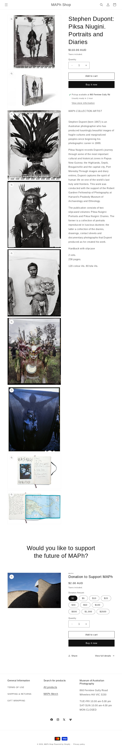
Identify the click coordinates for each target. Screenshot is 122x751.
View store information (83, 103)
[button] (6, 4)
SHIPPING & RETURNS (19, 694)
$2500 (103, 611)
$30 (74, 605)
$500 (74, 611)
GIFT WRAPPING (16, 700)
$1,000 (88, 611)
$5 (83, 598)
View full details (103, 656)
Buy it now (91, 84)
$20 (106, 598)
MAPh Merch (51, 694)
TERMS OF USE (15, 687)
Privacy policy (79, 744)
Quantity (72, 59)
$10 (94, 598)
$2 (73, 598)
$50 (85, 605)
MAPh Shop (48, 744)
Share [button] (74, 656)
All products (50, 687)
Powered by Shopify (62, 744)
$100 (97, 605)
